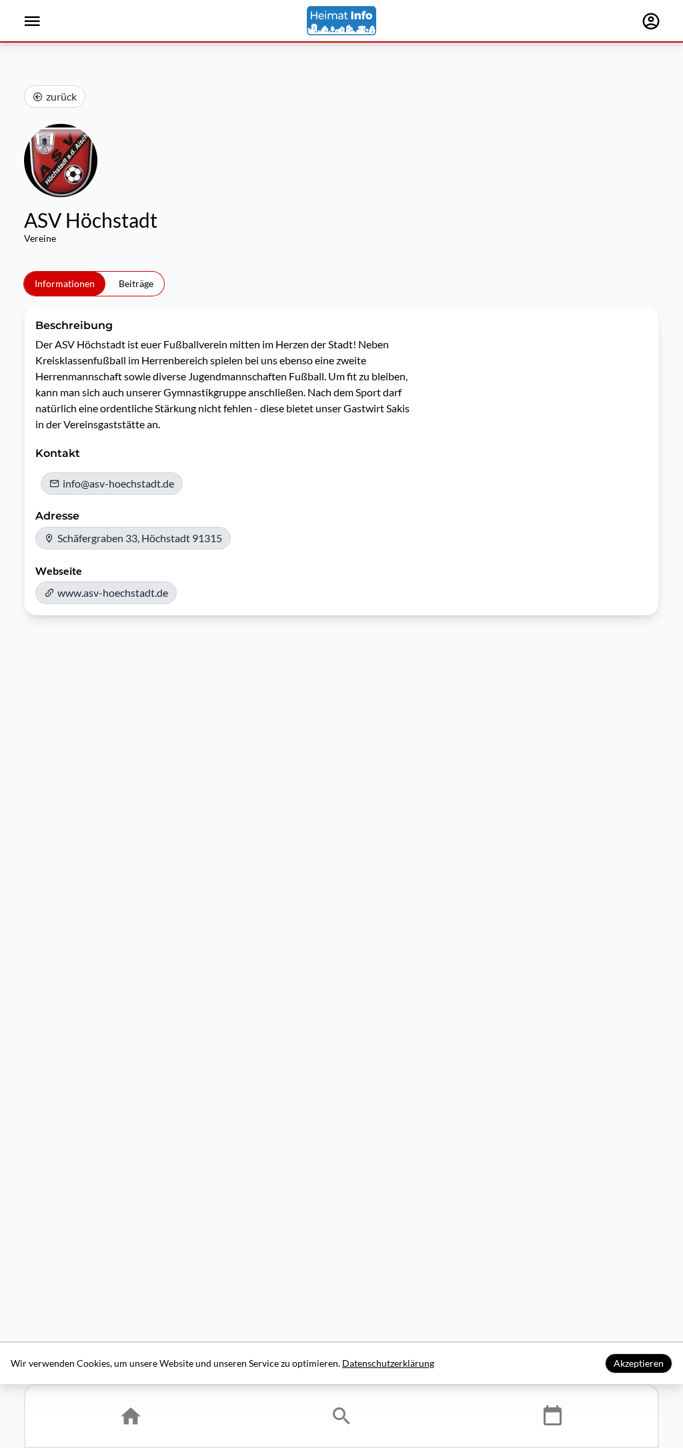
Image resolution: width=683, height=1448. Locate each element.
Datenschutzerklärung (388, 1363)
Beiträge (136, 283)
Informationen (65, 283)
